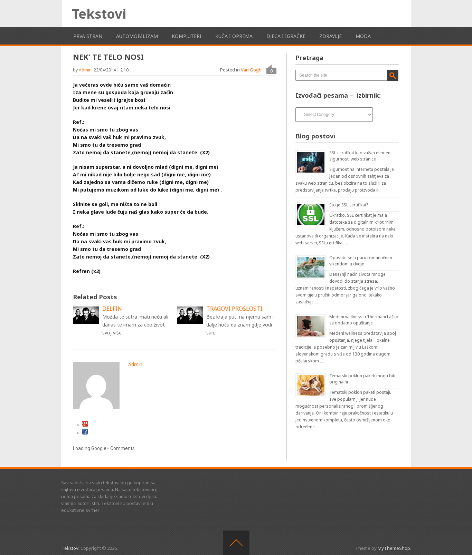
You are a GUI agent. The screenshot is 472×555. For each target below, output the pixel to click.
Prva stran (87, 36)
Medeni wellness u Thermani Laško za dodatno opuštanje (363, 320)
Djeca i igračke (285, 36)
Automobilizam (137, 36)
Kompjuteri (186, 36)
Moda (363, 36)
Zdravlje (330, 36)
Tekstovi (99, 13)
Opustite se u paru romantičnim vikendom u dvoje (360, 261)
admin (85, 70)
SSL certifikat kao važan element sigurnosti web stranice (360, 156)
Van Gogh (251, 70)
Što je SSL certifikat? (348, 205)
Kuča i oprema (234, 36)
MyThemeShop (394, 548)
